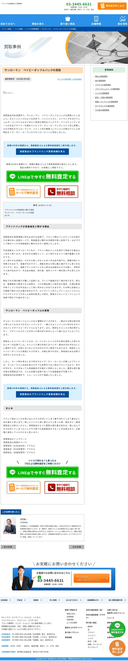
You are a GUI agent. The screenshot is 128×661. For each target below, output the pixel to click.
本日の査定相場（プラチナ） (95, 616)
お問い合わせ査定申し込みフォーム (116, 611)
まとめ (7, 215)
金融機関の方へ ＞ (95, 600)
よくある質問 (72, 623)
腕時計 (90, 626)
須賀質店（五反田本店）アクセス (19, 446)
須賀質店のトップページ (15, 439)
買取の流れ (38, 23)
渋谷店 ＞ (21, 600)
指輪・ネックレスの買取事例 (106, 102)
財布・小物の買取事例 (104, 97)
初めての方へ (8, 23)
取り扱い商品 (91, 623)
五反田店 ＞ (6, 600)
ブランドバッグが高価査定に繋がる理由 (19, 210)
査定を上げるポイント (73, 627)
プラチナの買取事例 (103, 85)
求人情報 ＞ (55, 600)
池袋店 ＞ (37, 600)
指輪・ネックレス (95, 644)
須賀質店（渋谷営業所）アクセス (19, 449)
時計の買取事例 (101, 76)
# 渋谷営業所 (77, 79)
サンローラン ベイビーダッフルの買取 (19, 213)
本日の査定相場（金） (95, 610)
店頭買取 (70, 617)
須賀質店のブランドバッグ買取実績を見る (42, 151)
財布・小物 (92, 641)
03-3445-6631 (79, 4)
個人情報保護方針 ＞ (117, 600)
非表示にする (45, 205)
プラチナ (91, 632)
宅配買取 (70, 620)
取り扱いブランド (72, 632)
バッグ (90, 638)
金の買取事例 (100, 81)
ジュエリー (92, 635)
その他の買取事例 (102, 110)
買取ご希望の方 (71, 610)
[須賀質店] (14, 7)
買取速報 (68, 637)
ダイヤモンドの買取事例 (104, 106)
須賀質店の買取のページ (15, 442)
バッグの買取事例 (102, 93)
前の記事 (8, 547)
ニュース (110, 618)
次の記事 (77, 547)
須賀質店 (14, 611)
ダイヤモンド (93, 647)
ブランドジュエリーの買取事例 (107, 89)
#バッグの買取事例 (64, 79)
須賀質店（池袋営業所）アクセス (19, 452)
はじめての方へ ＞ (74, 600)
